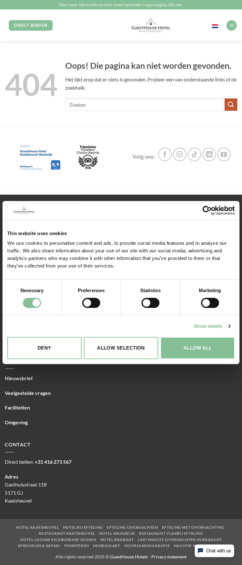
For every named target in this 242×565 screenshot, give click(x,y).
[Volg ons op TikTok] (194, 154)
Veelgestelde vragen (28, 393)
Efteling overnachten (132, 527)
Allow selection (121, 347)
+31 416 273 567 (53, 462)
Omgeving (16, 422)
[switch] (91, 303)
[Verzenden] (231, 104)
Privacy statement (169, 556)
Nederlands (201, 25)
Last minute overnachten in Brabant (180, 540)
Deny (44, 347)
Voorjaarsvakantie (147, 546)
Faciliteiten (17, 407)
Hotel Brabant (117, 540)
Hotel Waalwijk (117, 533)
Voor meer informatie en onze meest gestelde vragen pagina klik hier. (121, 4)
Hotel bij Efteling (83, 527)
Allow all (197, 347)
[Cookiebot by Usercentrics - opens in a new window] (207, 210)
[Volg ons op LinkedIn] (209, 154)
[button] (232, 25)
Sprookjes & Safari (39, 546)
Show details (208, 326)
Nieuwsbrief (19, 378)
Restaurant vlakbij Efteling (171, 533)
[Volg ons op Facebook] (165, 154)
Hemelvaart (106, 546)
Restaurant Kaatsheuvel (67, 533)
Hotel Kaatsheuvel (37, 527)
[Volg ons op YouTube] (224, 154)
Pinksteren (76, 546)
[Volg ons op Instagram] (180, 154)
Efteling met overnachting (193, 527)
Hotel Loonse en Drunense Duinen (58, 540)
